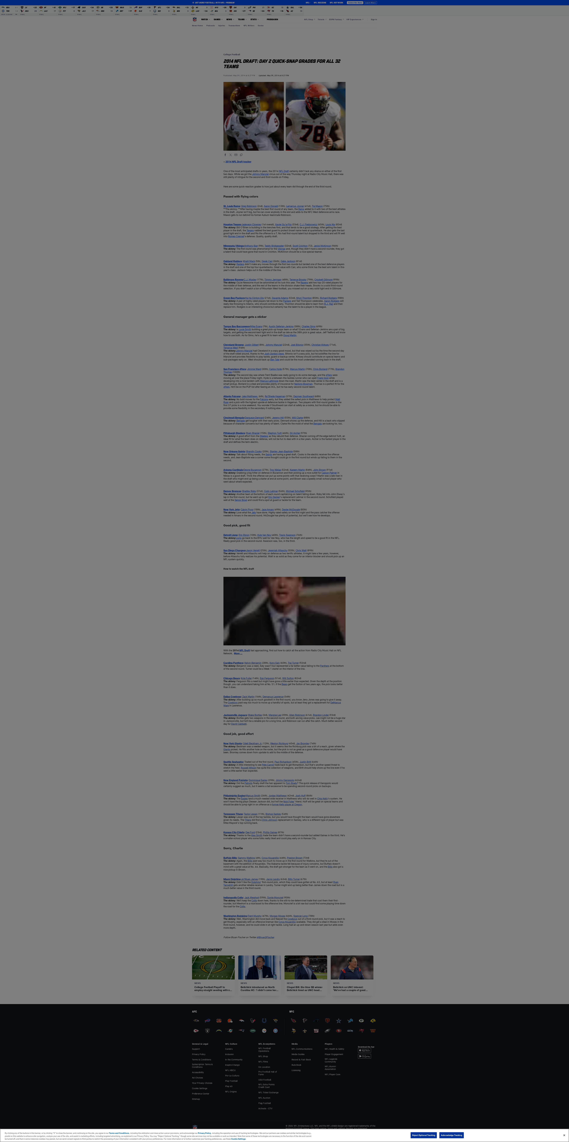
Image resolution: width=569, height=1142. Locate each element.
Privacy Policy (204, 1133)
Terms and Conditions (119, 1133)
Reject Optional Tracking (423, 1135)
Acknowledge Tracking (451, 1135)
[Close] (564, 1135)
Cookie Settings (238, 1139)
